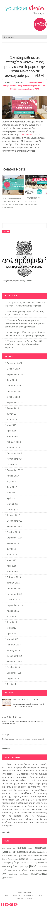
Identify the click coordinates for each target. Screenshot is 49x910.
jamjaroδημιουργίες (24, 851)
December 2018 (14, 391)
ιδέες (35, 863)
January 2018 (13, 447)
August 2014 (13, 678)
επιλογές (29, 863)
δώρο (23, 863)
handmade (40, 847)
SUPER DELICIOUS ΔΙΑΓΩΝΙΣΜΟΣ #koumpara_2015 (32, 201)
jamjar (7, 851)
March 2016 (12, 571)
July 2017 (11, 481)
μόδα (33, 866)
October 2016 (13, 532)
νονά (39, 866)
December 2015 (14, 588)
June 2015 (12, 622)
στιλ (4, 874)
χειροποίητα (39, 873)
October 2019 (13, 369)
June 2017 (12, 487)
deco (9, 848)
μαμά (21, 866)
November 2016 (14, 526)
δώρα (17, 862)
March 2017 (12, 504)
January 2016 (13, 583)
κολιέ (4, 867)
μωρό (26, 866)
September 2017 (15, 470)
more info (6, 832)
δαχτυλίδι (36, 859)
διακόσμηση (7, 863)
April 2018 (11, 431)
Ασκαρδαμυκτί (26, 281)
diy (14, 848)
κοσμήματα (13, 866)
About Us (16, 895)
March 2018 (12, 436)
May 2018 (11, 425)
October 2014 (13, 667)
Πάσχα (4, 859)
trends (24, 855)
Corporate (19, 898)
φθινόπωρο (24, 874)
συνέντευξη (13, 874)
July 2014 (11, 684)
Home (7, 82)
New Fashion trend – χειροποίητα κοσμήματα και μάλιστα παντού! (23, 739)
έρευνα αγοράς (13, 859)
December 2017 (14, 453)
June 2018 (12, 419)
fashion (21, 847)
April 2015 (11, 633)
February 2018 (14, 442)
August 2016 (13, 543)
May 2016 (11, 560)
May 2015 (11, 628)
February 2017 (14, 509)
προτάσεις (23, 870)
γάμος (31, 859)
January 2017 (13, 515)
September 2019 (15, 374)
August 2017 (13, 476)
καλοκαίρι (42, 863)
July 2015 (11, 616)
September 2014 (15, 673)
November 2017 (14, 459)
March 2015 (12, 639)
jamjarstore (42, 852)
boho (3, 848)
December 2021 (14, 363)
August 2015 (13, 611)
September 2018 (15, 402)
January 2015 (13, 650)
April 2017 (11, 498)
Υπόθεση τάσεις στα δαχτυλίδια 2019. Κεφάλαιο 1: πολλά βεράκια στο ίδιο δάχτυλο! (24, 344)
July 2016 (11, 549)
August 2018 (13, 408)
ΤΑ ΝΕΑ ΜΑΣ (19, 82)
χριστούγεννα (7, 877)
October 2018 (13, 397)
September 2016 (15, 538)
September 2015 (15, 605)
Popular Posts (29, 895)
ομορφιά (44, 866)
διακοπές (43, 859)
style (15, 855)
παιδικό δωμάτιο (12, 870)
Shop (40, 895)
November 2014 (14, 661)
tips (20, 855)
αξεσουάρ (23, 859)
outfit (3, 855)
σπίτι (45, 870)
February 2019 (14, 385)
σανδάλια (39, 870)
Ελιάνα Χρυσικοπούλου (37, 855)
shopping (9, 855)
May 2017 (11, 492)
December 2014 (14, 656)
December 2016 (14, 521)
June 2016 (12, 554)
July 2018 (11, 414)
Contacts (30, 898)
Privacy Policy (27, 892)
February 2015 (14, 645)
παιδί (4, 870)
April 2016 (11, 566)
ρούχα (32, 870)
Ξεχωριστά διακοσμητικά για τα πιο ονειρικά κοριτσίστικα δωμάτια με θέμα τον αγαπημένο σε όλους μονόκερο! (24, 323)
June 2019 (12, 380)
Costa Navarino (27, 134)
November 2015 (14, 594)
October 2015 (13, 599)
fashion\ (30, 848)
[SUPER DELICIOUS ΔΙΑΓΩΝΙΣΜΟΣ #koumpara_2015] (36, 185)
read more (6, 749)
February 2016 (14, 577)
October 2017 (13, 464)
